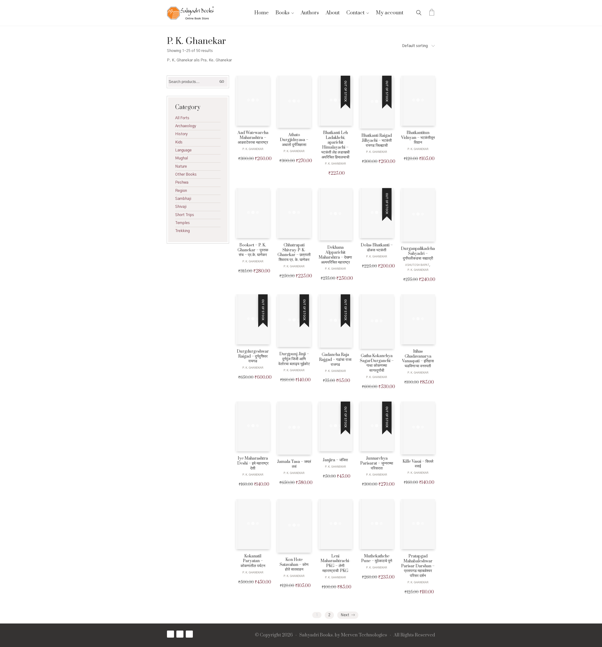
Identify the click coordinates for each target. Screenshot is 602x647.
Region (181, 191)
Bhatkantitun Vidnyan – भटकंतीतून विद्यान (418, 137)
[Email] (189, 634)
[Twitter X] (179, 634)
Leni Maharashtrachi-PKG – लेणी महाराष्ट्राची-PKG (335, 563)
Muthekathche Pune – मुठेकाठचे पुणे (376, 559)
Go (221, 81)
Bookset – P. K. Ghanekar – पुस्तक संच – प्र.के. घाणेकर (253, 250)
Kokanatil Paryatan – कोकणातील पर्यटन (253, 561)
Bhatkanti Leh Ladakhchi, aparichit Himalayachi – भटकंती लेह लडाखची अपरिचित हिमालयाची (335, 145)
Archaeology (185, 126)
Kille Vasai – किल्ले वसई (418, 464)
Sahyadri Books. (316, 635)
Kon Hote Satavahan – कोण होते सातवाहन (294, 564)
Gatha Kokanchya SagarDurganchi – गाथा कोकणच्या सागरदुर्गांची (377, 363)
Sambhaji (183, 199)
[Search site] (418, 13)
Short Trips (184, 215)
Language (183, 150)
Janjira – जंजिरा (335, 460)
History (181, 134)
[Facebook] (170, 634)
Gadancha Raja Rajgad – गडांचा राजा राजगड (335, 359)
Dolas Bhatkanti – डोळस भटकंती (377, 248)
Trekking (182, 231)
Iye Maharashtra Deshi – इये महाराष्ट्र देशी (253, 463)
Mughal (181, 158)
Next (345, 615)
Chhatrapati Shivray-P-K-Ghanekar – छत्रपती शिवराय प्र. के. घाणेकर (294, 252)
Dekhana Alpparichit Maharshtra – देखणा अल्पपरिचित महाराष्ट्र (335, 255)
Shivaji (180, 207)
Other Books (186, 174)
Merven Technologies (364, 635)
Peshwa (181, 182)
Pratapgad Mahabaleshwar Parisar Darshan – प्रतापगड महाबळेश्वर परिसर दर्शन (418, 566)
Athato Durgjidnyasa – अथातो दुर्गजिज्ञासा (294, 140)
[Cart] (431, 13)
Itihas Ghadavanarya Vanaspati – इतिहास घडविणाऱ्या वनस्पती (418, 359)
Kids (178, 142)
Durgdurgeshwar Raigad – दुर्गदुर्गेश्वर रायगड (253, 356)
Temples (182, 223)
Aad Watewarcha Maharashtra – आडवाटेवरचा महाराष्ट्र (253, 137)
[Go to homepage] (190, 13)
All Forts (182, 118)
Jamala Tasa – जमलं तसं (294, 464)
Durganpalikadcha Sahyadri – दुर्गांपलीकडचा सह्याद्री (418, 253)
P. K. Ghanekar (252, 149)
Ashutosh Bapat (417, 265)
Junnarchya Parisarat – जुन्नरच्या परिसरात (376, 463)
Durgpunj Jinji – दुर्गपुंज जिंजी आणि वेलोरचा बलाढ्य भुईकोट (294, 359)
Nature (181, 166)
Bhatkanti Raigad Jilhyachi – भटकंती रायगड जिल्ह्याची (376, 140)
